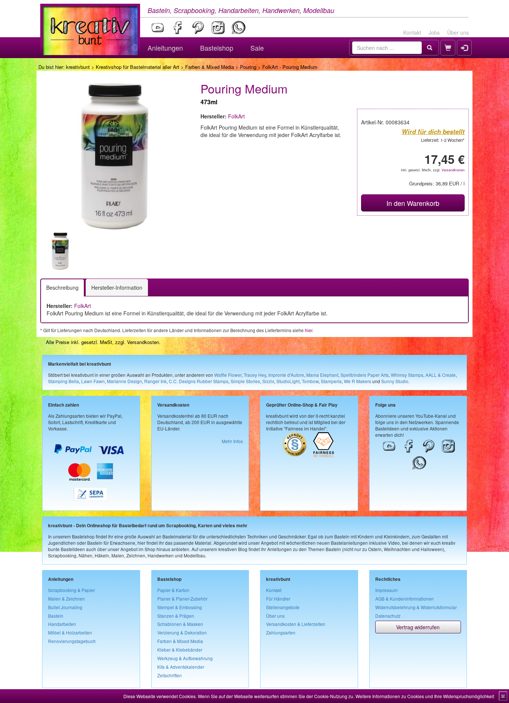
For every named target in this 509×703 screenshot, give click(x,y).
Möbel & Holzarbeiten (70, 632)
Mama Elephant (322, 375)
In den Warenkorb (412, 203)
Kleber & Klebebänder (179, 649)
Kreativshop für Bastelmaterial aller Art (137, 66)
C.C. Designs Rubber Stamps (198, 381)
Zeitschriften (169, 675)
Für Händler (278, 598)
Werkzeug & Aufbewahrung (185, 658)
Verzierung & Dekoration (182, 632)
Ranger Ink (155, 381)
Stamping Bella (63, 381)
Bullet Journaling (65, 607)
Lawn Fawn (93, 381)
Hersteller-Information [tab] (116, 287)
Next (199, 251)
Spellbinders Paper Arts (365, 375)
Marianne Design (124, 381)
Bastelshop (216, 48)
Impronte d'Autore (286, 375)
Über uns (458, 32)
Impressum (386, 590)
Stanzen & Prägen (175, 616)
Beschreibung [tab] (62, 287)
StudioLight (288, 381)
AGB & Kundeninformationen (404, 598)
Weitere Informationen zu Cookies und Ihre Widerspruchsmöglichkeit (424, 696)
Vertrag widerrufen (418, 627)
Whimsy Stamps (407, 375)
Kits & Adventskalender (180, 667)
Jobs (434, 32)
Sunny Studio (394, 381)
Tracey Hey (255, 375)
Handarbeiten (62, 624)
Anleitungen (165, 48)
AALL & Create (441, 375)
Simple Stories (245, 381)
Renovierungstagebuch (72, 641)
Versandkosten (453, 170)
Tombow (310, 381)
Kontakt (412, 32)
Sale (257, 48)
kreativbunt (78, 66)
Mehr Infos (232, 441)
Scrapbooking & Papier (71, 590)
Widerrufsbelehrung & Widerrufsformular (416, 607)
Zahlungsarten (280, 632)
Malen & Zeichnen (66, 598)
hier (308, 330)
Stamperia (331, 381)
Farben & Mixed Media (209, 66)
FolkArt (236, 116)
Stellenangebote (283, 607)
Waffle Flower (227, 375)
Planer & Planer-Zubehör (182, 598)
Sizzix (268, 381)
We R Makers (357, 381)
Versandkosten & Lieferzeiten (295, 624)
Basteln (55, 616)
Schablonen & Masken (180, 624)
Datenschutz (388, 616)
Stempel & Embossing (179, 607)
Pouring (248, 66)
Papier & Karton (173, 590)
